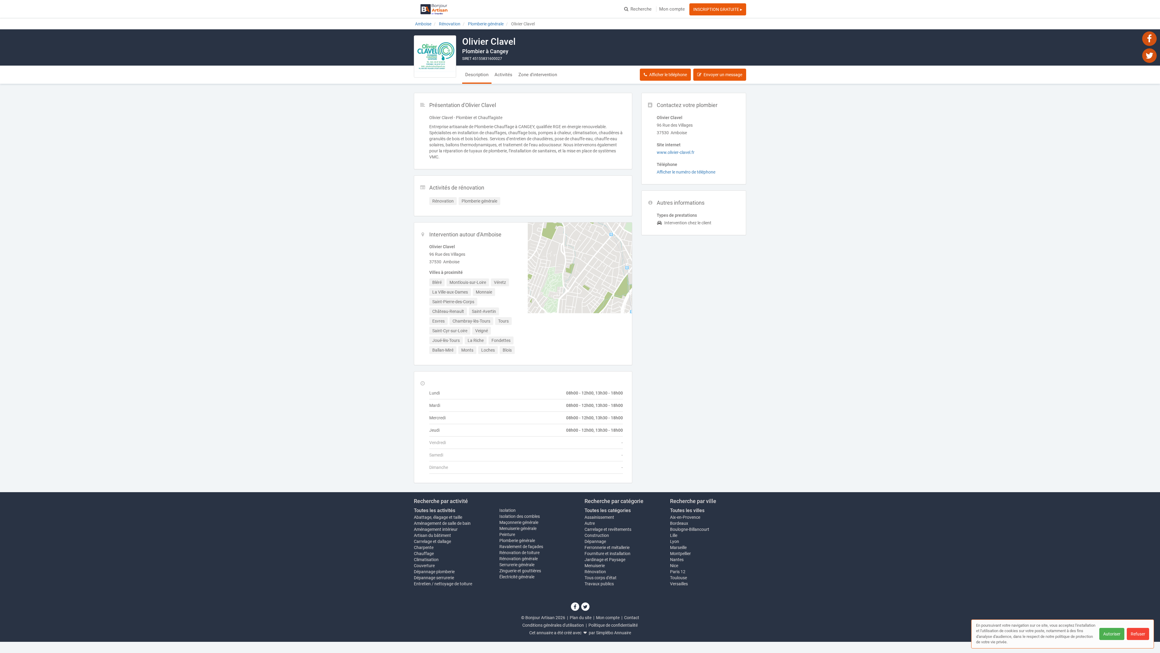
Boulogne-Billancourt (689, 529)
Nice (674, 565)
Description (476, 74)
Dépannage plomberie (434, 571)
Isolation (507, 510)
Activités (503, 74)
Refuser (1138, 634)
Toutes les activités (434, 510)
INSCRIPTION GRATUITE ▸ (717, 9)
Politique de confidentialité (613, 625)
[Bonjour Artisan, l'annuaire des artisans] (434, 9)
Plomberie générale (517, 540)
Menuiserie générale (517, 528)
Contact (631, 617)
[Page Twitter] (1149, 55)
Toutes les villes (687, 510)
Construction (597, 535)
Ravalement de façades (521, 546)
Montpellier (680, 553)
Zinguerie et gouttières (520, 570)
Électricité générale (516, 576)
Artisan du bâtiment (432, 535)
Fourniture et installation (607, 553)
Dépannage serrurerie (434, 577)
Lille (673, 535)
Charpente (423, 547)
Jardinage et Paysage (605, 559)
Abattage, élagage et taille (438, 517)
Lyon (674, 541)
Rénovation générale (518, 558)
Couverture (424, 565)
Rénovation (595, 571)
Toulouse (678, 577)
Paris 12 (677, 571)
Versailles (679, 583)
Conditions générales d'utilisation (553, 625)
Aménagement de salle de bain (442, 523)
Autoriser (1111, 634)
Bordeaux (679, 523)
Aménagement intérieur (436, 529)
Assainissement (599, 517)
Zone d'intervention (537, 74)
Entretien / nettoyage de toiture (443, 583)
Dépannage (595, 541)
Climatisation (426, 559)
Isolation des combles (519, 516)
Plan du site (580, 617)
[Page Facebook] (1149, 38)
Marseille (678, 547)
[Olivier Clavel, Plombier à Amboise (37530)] (435, 56)
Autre (590, 523)
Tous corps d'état (601, 577)
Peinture (507, 534)
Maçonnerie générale (518, 522)
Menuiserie (595, 565)
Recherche (641, 9)
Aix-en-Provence (685, 517)
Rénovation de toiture (519, 552)
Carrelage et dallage (432, 541)
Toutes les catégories (608, 510)
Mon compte (672, 9)
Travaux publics (599, 583)
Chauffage (424, 553)
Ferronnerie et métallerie (607, 547)
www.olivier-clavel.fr (675, 152)
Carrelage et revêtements (608, 529)
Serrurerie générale (516, 564)
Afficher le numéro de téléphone (686, 172)
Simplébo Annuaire (613, 632)
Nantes (677, 559)
